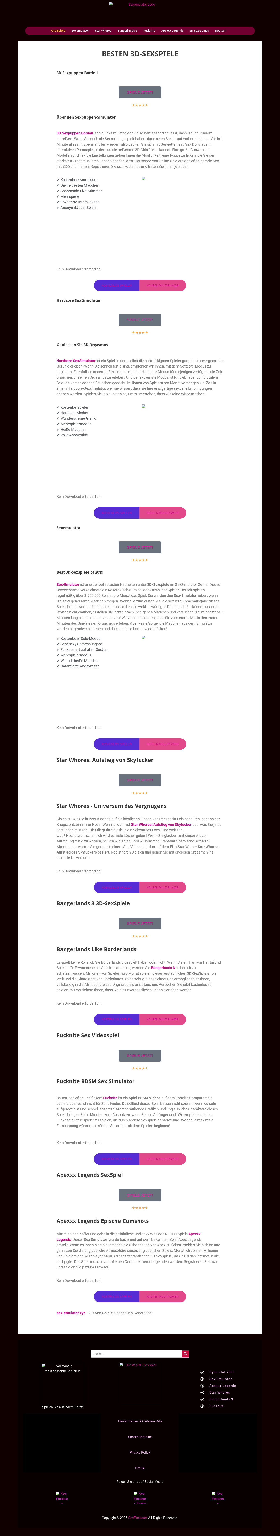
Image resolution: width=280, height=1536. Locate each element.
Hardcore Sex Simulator (79, 300)
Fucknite (149, 30)
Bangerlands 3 (127, 30)
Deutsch (220, 30)
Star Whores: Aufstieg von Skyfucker (105, 760)
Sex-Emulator (68, 584)
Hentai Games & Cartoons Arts (140, 1421)
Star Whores (103, 30)
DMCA (140, 1468)
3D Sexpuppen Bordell (77, 73)
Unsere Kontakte (140, 1437)
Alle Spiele (58, 30)
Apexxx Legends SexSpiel (90, 1175)
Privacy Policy (140, 1452)
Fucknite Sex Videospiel (88, 1035)
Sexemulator (68, 528)
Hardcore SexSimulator (76, 360)
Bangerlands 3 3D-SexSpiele (93, 903)
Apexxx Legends (172, 30)
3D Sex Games (199, 30)
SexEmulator (80, 30)
